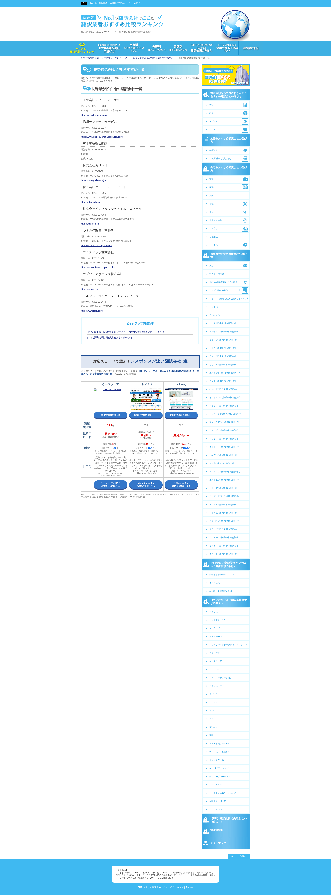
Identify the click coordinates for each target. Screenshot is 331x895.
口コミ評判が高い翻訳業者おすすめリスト (110, 337)
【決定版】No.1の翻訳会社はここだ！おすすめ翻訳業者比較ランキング (126, 332)
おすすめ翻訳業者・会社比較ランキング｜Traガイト (116, 3)
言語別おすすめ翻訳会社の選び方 (228, 255)
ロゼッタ (213, 694)
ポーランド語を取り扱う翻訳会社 (224, 373)
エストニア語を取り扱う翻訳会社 (224, 480)
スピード (213, 121)
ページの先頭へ (239, 856)
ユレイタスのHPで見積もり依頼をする (146, 484)
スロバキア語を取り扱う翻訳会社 (224, 521)
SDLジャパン (215, 785)
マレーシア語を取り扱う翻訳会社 (224, 422)
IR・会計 (213, 228)
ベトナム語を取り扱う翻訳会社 (223, 513)
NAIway (213, 727)
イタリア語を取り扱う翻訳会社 (223, 340)
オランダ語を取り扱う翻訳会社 (223, 529)
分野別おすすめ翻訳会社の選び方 (228, 169)
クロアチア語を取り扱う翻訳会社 (224, 537)
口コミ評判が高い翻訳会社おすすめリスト (228, 602)
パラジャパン (215, 809)
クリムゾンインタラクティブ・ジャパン (228, 645)
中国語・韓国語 (216, 274)
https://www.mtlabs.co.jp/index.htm (98, 267)
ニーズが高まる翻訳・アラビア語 (224, 290)
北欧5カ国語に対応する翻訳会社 (224, 282)
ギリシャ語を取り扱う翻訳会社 (223, 364)
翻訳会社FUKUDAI (218, 801)
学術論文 (213, 150)
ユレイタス (214, 702)
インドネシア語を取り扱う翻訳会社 (226, 397)
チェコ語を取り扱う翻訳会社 (222, 381)
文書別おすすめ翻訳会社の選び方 (228, 140)
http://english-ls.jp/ (90, 223)
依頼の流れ (214, 583)
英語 (211, 266)
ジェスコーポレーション (220, 678)
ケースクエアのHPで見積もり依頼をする (110, 484)
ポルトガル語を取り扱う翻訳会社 (224, 331)
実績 (211, 105)
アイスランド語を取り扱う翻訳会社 (226, 414)
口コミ (212, 129)
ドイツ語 (213, 307)
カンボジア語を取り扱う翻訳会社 (224, 496)
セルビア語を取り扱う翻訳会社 (223, 488)
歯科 (211, 212)
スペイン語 (214, 315)
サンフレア (214, 669)
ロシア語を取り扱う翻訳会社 (222, 323)
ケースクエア (215, 661)
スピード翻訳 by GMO (219, 743)
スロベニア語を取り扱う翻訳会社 (224, 471)
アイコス (213, 612)
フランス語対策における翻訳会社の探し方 (229, 298)
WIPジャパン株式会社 (219, 752)
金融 (211, 204)
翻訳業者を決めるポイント (221, 574)
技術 (211, 179)
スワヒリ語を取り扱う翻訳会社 (223, 438)
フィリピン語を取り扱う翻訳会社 (224, 430)
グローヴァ (214, 653)
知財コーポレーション (219, 776)
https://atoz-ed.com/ (91, 202)
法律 (211, 195)
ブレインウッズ (216, 760)
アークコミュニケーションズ (222, 793)
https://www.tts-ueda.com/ (94, 115)
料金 (211, 113)
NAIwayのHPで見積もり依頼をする (181, 484)
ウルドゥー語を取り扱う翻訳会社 (224, 447)
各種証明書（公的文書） (220, 158)
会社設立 (213, 237)
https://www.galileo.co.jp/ (93, 180)
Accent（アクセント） (219, 768)
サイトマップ (218, 843)
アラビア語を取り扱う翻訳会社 (223, 406)
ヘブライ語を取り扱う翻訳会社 (223, 504)
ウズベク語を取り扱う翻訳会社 (223, 554)
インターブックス (217, 628)
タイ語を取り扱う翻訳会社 (221, 463)
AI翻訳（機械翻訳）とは (220, 591)
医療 (211, 187)
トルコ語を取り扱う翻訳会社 (222, 348)
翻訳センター (215, 735)
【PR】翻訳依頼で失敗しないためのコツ (228, 820)
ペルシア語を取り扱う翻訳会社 (223, 389)
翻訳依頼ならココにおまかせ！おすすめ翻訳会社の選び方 (228, 95)
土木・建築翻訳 (216, 220)
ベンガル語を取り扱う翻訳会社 (223, 455)
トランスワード (216, 686)
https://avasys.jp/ (89, 289)
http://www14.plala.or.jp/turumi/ (96, 245)
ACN (211, 710)
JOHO (212, 719)
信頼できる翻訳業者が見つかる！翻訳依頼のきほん (228, 564)
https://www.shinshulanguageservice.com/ (102, 137)
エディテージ (215, 636)
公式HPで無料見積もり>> (111, 415)
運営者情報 (216, 829)
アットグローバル (217, 620)
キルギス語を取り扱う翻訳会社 (223, 546)
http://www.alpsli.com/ (92, 311)
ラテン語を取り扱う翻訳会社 (222, 356)
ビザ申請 (213, 245)
